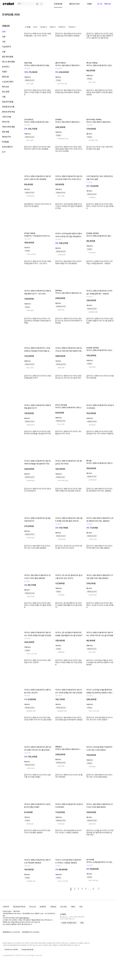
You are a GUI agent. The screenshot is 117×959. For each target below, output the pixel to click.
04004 (8, 924)
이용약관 (6, 906)
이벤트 (73, 906)
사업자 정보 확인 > (24, 918)
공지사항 (63, 906)
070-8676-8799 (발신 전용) (11, 918)
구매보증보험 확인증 (27, 949)
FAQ (80, 906)
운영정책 (43, 906)
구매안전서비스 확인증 (11, 949)
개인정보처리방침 (19, 906)
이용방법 (53, 906)
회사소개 (32, 906)
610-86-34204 (16, 913)
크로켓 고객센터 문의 (68, 923)
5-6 (31, 924)
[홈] (8, 3)
